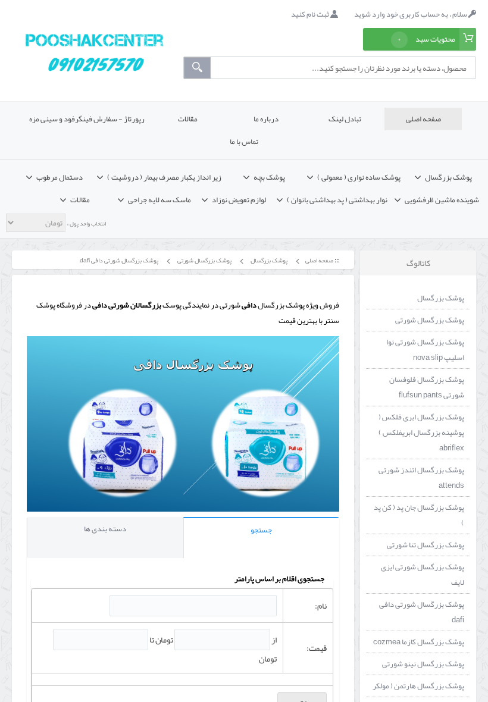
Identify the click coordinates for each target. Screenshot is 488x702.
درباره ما (266, 119)
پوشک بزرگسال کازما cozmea (418, 642)
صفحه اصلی (423, 119)
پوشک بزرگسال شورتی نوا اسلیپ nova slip (425, 349)
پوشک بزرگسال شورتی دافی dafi (118, 260)
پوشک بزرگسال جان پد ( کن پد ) (419, 515)
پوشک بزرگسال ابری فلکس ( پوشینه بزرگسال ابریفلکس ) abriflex (421, 432)
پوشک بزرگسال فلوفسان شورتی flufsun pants (426, 387)
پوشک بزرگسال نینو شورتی (423, 664)
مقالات (188, 119)
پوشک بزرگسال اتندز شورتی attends (421, 477)
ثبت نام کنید (310, 14)
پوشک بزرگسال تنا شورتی (425, 545)
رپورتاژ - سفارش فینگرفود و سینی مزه (87, 119)
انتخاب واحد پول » (85, 224)
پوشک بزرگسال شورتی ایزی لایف (422, 574)
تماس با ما (244, 141)
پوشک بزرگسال (268, 260)
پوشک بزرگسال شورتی (204, 260)
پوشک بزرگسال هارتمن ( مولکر (418, 686)
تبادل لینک (345, 119)
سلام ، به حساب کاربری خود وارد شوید (411, 14)
